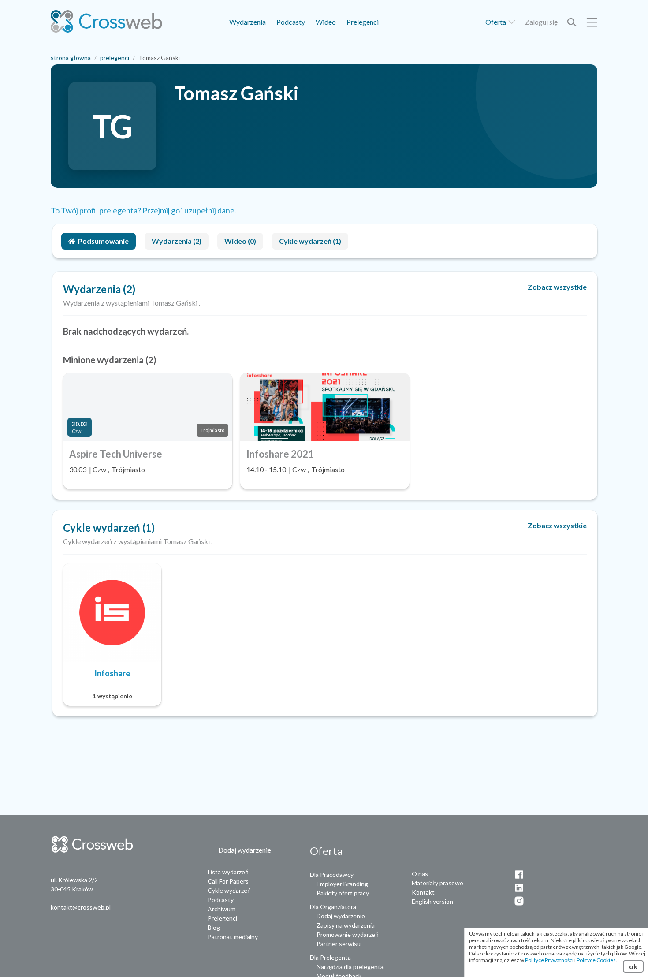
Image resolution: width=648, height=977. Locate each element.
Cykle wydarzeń (229, 890)
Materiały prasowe (437, 883)
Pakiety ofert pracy (343, 893)
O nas (420, 873)
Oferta (496, 22)
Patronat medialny (233, 936)
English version (432, 901)
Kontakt (423, 892)
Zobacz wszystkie (557, 287)
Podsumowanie (103, 241)
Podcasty (290, 22)
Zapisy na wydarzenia (346, 925)
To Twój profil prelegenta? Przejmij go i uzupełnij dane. (143, 210)
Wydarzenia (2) (176, 241)
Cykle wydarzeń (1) (310, 241)
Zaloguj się (541, 22)
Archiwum (221, 909)
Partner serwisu (339, 943)
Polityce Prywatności (549, 960)
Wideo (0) (240, 241)
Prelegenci (362, 22)
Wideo (326, 22)
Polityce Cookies (596, 960)
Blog (214, 927)
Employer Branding (342, 884)
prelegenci (114, 57)
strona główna (71, 57)
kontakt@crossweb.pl (81, 907)
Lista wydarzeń (228, 872)
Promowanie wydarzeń (348, 934)
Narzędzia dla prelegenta (350, 966)
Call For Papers (228, 881)
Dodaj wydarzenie (341, 916)
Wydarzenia (247, 22)
